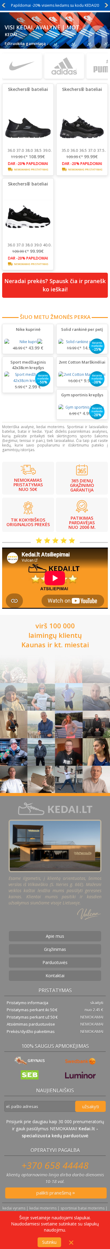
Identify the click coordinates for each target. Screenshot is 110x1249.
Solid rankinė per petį (82, 329)
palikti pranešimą (54, 1193)
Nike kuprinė (28, 329)
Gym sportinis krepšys (82, 395)
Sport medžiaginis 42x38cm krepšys (28, 364)
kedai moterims (43, 1208)
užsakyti (90, 1106)
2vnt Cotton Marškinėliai (82, 362)
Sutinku (49, 1242)
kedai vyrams (13, 1208)
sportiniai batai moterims (83, 1208)
